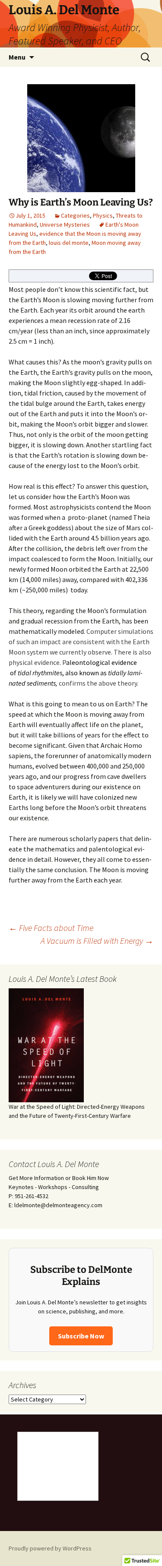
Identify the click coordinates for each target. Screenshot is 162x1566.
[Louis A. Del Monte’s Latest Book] (46, 1044)
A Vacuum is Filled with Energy (97, 940)
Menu (17, 57)
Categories (75, 215)
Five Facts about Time (51, 927)
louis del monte (69, 243)
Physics (103, 215)
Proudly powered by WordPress (50, 1548)
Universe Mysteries (65, 224)
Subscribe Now (81, 1336)
